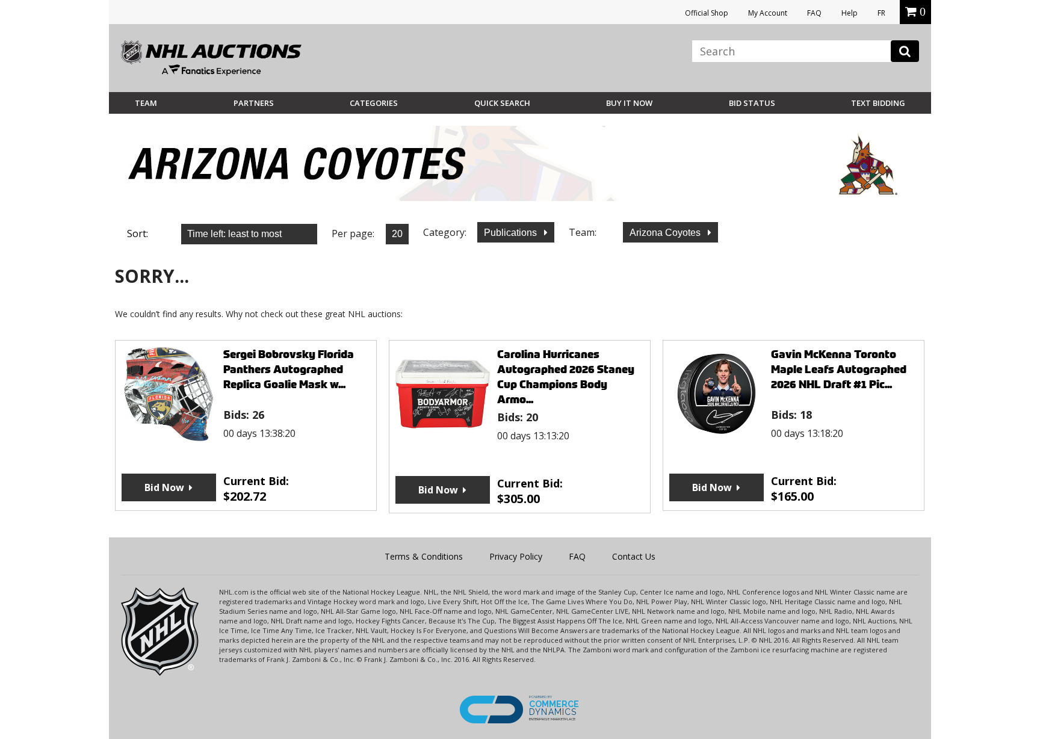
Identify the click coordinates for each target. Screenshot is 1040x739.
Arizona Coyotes (666, 232)
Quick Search (502, 102)
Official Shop (706, 13)
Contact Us (633, 556)
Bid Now (164, 487)
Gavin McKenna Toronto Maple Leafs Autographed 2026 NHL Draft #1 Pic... (838, 369)
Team (146, 102)
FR (881, 13)
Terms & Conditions (424, 556)
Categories (374, 102)
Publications (511, 232)
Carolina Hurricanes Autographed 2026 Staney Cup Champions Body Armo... (565, 377)
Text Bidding (878, 102)
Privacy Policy (515, 556)
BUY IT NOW (629, 102)
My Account (767, 13)
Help (849, 13)
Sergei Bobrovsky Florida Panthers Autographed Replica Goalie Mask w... (288, 369)
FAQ (814, 13)
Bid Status (752, 102)
